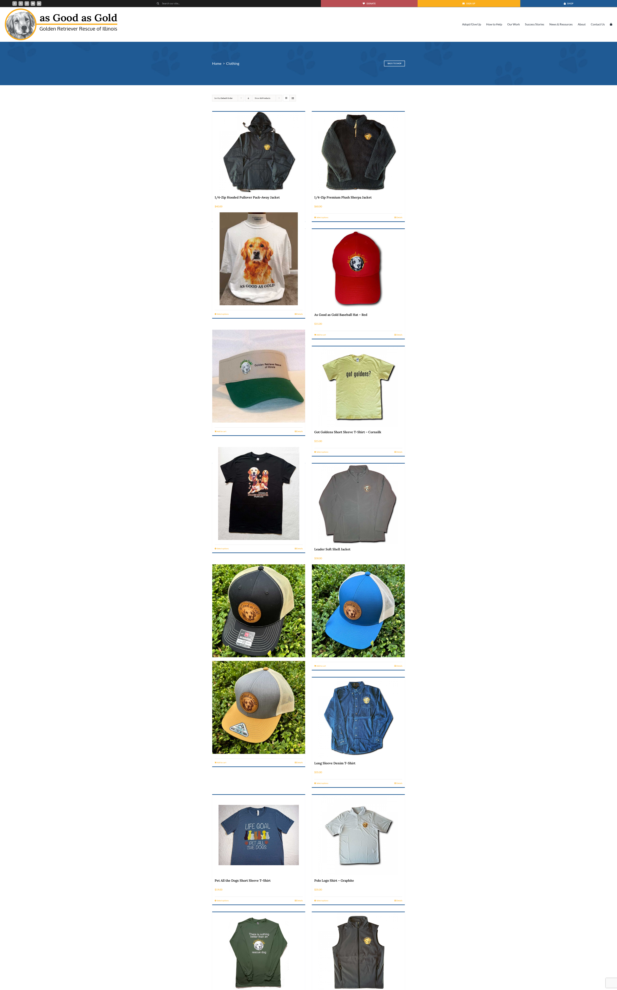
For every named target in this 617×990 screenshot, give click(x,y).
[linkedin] (39, 3)
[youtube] (33, 3)
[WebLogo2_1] (61, 9)
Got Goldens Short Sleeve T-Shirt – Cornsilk (347, 432)
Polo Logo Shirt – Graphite (334, 880)
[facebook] (14, 3)
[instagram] (27, 3)
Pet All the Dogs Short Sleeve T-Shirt (243, 880)
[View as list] (293, 98)
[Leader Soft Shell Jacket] (358, 504)
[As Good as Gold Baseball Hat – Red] (358, 269)
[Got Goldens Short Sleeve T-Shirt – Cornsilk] (358, 386)
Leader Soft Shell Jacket (332, 549)
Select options (322, 217)
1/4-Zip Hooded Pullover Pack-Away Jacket (247, 197)
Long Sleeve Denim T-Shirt (334, 763)
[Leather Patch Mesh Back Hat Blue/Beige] (358, 611)
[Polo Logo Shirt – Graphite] (358, 835)
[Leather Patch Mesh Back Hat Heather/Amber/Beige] (258, 707)
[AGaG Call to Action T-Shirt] (258, 259)
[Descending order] (248, 98)
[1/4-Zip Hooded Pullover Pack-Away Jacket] (258, 152)
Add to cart (321, 335)
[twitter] (20, 3)
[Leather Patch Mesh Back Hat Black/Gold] (258, 611)
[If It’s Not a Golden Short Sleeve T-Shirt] (258, 493)
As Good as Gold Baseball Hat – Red (340, 315)
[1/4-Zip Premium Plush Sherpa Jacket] (358, 152)
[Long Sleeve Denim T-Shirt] (358, 718)
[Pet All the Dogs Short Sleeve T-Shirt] (258, 835)
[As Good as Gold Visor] (258, 376)
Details (399, 217)
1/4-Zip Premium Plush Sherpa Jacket (343, 197)
